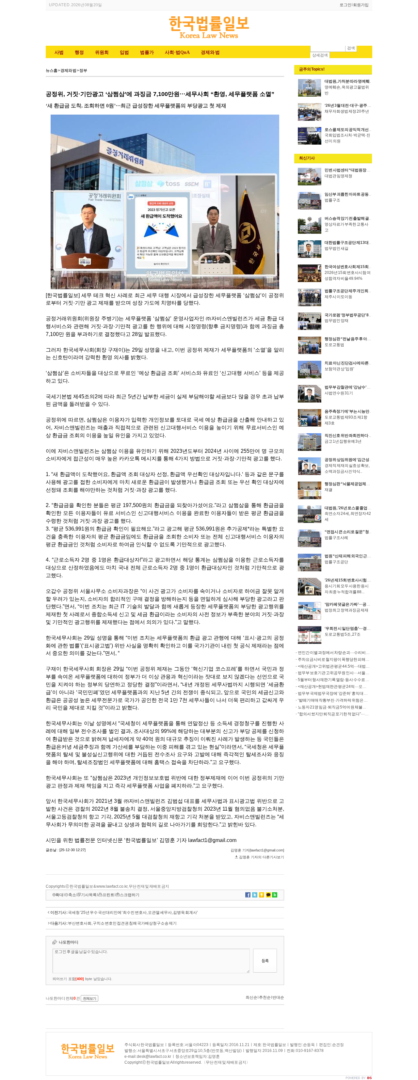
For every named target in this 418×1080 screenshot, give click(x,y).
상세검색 (320, 55)
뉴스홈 (51, 70)
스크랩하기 (129, 895)
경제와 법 (210, 52)
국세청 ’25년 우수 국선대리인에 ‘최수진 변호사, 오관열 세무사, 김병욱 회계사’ (133, 912)
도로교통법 (334, 344)
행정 (79, 52)
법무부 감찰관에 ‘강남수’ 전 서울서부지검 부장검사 (367, 387)
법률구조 (332, 200)
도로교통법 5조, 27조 (343, 634)
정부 (83, 70)
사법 (59, 52)
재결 (328, 489)
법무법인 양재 (336, 320)
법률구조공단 (336, 562)
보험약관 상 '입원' (339, 369)
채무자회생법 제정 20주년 (347, 111)
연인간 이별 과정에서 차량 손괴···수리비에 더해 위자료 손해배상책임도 (358, 652)
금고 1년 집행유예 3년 (343, 441)
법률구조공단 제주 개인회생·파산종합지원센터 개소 (369, 291)
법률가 (147, 52)
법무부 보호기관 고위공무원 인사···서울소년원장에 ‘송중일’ (348, 673)
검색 (351, 48)
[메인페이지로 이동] (209, 39)
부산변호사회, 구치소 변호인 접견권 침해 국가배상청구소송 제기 (122, 923)
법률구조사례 (336, 537)
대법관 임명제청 (338, 176)
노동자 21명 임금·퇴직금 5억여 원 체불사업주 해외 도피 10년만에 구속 (356, 707)
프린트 (108, 895)
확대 (59, 895)
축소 (72, 895)
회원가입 (361, 5)
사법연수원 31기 (339, 393)
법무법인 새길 (336, 248)
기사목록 (89, 895)
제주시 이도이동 (338, 296)
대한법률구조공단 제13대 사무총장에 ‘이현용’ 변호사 (370, 242)
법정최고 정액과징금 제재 (346, 610)
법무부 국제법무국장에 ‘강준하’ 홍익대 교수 (335, 693)
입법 (124, 52)
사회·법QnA (177, 52)
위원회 (102, 52)
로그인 (345, 5)
